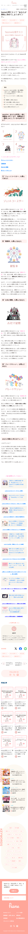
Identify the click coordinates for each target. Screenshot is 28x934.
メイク (9, 854)
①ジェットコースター (7, 160)
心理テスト (5, 20)
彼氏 (19, 847)
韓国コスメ (19, 837)
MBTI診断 (17, 827)
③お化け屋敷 (4, 167)
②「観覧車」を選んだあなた (11, 99)
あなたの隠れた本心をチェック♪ (11, 106)
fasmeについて (7, 912)
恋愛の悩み (20, 857)
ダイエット (10, 851)
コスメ (20, 844)
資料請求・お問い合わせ (9, 915)
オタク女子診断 (10, 837)
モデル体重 (14, 867)
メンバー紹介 (19, 912)
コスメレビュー (10, 841)
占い (22, 831)
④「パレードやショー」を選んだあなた (13, 104)
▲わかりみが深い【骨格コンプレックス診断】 (14, 544)
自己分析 (22, 20)
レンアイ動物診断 (11, 860)
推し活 (13, 857)
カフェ (7, 857)
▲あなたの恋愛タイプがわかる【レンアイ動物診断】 (14, 529)
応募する (14, 891)
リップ (14, 844)
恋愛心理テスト (18, 23)
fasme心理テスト (13, 20)
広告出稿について (8, 897)
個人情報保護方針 (20, 918)
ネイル (7, 864)
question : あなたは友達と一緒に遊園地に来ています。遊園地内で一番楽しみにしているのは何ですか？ (13, 92)
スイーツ (14, 864)
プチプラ (16, 831)
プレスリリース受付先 (8, 921)
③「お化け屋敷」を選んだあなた (12, 102)
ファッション (18, 851)
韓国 (20, 860)
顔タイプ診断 (19, 841)
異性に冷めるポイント (7, 23)
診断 (11, 827)
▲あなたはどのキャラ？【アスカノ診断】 (14, 490)
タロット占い (18, 834)
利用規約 (5, 918)
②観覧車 (3, 163)
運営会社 (18, 915)
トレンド (21, 864)
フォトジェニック (17, 854)
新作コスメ (8, 831)
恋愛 (8, 844)
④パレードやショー (6, 170)
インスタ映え (12, 847)
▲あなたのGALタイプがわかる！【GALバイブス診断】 (14, 503)
